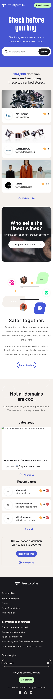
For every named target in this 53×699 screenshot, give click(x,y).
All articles (28, 475)
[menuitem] (26, 598)
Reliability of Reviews (12, 636)
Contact (5, 603)
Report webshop (26, 553)
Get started (26, 679)
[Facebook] (20, 692)
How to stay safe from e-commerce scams (22, 641)
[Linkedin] (31, 692)
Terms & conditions (11, 608)
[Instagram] (25, 692)
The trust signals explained (15, 627)
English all (9, 663)
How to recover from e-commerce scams (22, 646)
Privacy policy (8, 612)
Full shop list (28, 198)
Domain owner (42, 5)
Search (44, 51)
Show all (28, 529)
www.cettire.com (23, 187)
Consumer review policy (13, 632)
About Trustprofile (10, 598)
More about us (26, 365)
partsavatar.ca (22, 117)
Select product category (23, 244)
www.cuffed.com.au (25, 152)
